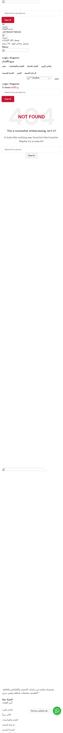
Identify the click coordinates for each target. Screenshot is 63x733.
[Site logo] (20, 4)
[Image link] (24, 577)
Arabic (36, 78)
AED (57, 79)
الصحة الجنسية (8, 729)
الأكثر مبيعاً (6, 714)
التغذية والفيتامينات (10, 719)
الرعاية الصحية (8, 724)
